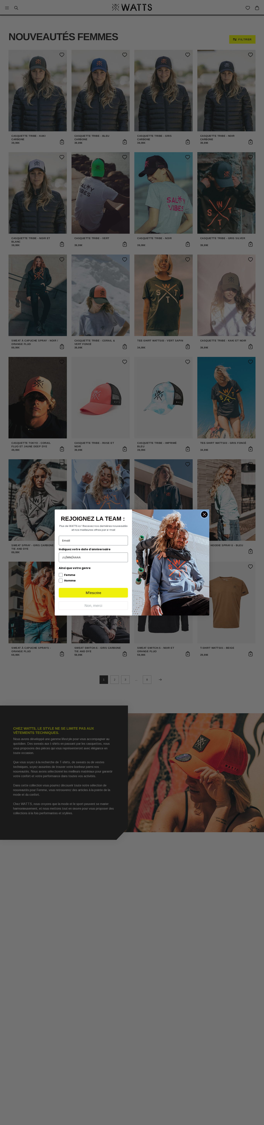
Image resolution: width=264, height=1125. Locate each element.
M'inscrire (93, 593)
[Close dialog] (204, 514)
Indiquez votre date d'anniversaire (85, 549)
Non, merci (93, 606)
